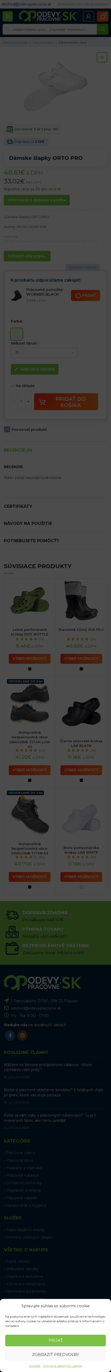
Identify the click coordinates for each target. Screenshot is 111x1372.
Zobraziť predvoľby (55, 1354)
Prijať (56, 1340)
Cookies (34, 1366)
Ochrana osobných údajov (62, 1366)
